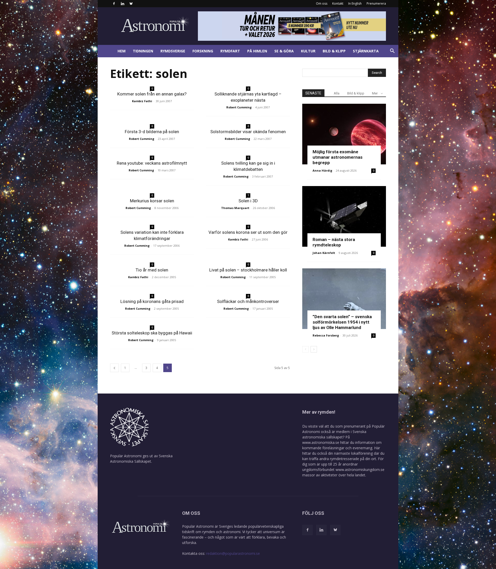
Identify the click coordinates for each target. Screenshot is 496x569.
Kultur (308, 51)
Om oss (321, 3)
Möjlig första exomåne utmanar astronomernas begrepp (337, 157)
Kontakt (337, 3)
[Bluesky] (131, 3)
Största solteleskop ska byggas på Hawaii (152, 332)
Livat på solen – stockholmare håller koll (248, 270)
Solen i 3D (248, 200)
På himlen (257, 51)
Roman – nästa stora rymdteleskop (334, 242)
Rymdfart (230, 51)
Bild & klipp (334, 51)
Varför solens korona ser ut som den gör (248, 232)
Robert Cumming (239, 107)
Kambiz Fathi (142, 101)
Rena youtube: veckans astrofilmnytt (152, 163)
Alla (336, 93)
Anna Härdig (322, 170)
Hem (122, 51)
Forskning (202, 51)
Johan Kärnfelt (324, 253)
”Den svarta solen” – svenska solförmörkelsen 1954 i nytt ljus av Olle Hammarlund (342, 322)
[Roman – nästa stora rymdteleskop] (344, 216)
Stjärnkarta (366, 51)
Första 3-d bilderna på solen (152, 131)
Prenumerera (376, 3)
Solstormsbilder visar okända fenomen (248, 131)
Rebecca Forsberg (326, 335)
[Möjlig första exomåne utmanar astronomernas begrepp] (344, 134)
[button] (392, 51)
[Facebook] (114, 3)
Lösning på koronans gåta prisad (152, 301)
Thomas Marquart (235, 208)
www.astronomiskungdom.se (360, 469)
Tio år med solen (152, 270)
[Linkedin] (122, 3)
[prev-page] (114, 368)
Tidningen (143, 51)
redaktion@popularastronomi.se (233, 553)
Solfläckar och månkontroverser (248, 301)
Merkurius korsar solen (152, 200)
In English (355, 3)
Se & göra (284, 51)
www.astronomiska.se (320, 442)
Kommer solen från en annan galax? (152, 94)
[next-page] (314, 349)
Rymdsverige (172, 51)
